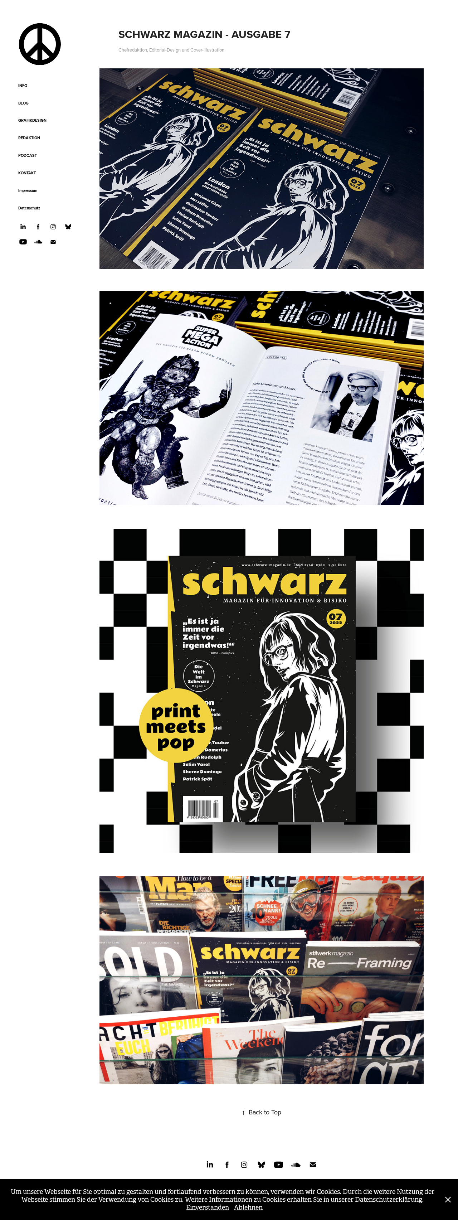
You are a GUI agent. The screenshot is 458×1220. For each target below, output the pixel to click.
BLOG (23, 103)
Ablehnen (248, 1207)
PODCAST (27, 155)
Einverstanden (207, 1207)
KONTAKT (27, 173)
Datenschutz (29, 208)
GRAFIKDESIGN (32, 120)
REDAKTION (29, 138)
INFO (22, 85)
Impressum (27, 190)
